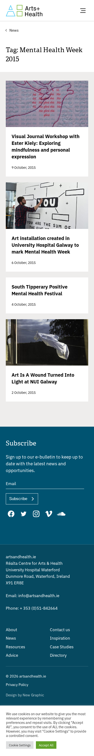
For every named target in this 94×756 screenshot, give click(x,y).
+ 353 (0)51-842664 (32, 608)
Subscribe (18, 498)
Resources (15, 646)
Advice (12, 655)
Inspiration (60, 638)
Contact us (60, 629)
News (11, 638)
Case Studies (62, 646)
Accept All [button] (46, 745)
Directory (58, 655)
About (11, 629)
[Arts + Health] (24, 10)
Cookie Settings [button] (20, 745)
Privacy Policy (17, 684)
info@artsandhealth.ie (32, 595)
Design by (25, 694)
